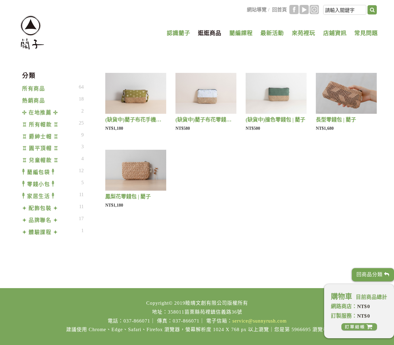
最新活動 (272, 33)
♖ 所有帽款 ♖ (40, 125)
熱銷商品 (33, 101)
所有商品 (33, 89)
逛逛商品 (209, 33)
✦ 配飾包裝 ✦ (40, 208)
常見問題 (366, 33)
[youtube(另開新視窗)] (304, 9)
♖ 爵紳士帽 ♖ (40, 137)
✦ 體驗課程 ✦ (40, 232)
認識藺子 (178, 33)
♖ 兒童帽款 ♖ (40, 160)
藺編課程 (241, 33)
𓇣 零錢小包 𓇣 (38, 184)
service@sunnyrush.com (259, 320)
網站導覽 (257, 9)
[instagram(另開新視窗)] (314, 9)
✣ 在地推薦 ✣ (40, 113)
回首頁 (279, 9)
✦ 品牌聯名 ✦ (40, 220)
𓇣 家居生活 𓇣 (38, 196)
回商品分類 (370, 274)
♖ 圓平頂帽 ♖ (40, 148)
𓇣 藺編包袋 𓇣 (38, 172)
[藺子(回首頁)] (32, 32)
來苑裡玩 (303, 33)
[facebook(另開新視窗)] (294, 9)
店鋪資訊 (335, 33)
